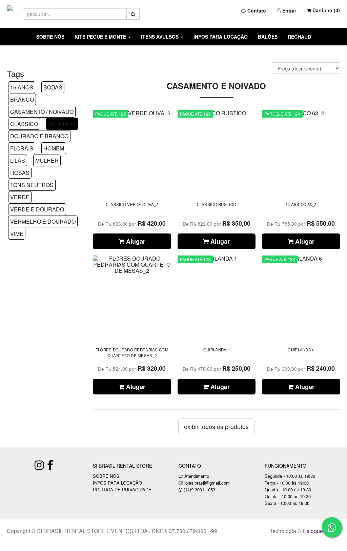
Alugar (134, 241)
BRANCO (22, 99)
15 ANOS (21, 87)
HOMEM (53, 148)
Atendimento (196, 476)
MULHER (47, 160)
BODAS (52, 87)
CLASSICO (24, 124)
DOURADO (62, 124)
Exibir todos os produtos (216, 426)
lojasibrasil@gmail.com (207, 482)
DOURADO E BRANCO (39, 136)
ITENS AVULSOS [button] (160, 36)
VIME (16, 234)
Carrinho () (325, 10)
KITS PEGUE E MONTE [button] (101, 36)
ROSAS (19, 173)
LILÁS (17, 160)
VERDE (19, 197)
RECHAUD (299, 36)
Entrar (288, 10)
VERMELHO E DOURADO (43, 221)
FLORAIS (21, 148)
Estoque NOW (320, 531)
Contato (256, 10)
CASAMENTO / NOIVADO (42, 112)
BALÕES (268, 36)
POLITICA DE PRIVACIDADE (122, 489)
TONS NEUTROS (32, 185)
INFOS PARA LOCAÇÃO (220, 36)
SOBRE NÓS (50, 36)
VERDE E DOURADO (37, 209)
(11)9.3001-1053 (199, 489)
